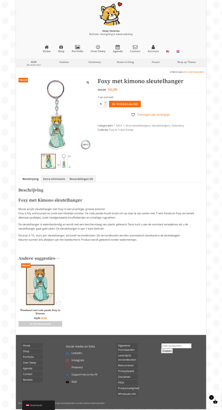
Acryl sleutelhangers (193, 72)
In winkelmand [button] (40, 324)
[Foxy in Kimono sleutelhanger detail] (48, 161)
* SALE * (119, 125)
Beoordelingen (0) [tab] (81, 179)
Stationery (177, 125)
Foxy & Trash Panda (121, 130)
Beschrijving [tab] (31, 179)
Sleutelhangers (161, 125)
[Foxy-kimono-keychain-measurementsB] (64, 161)
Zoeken (167, 351)
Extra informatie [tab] (54, 179)
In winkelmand (125, 104)
